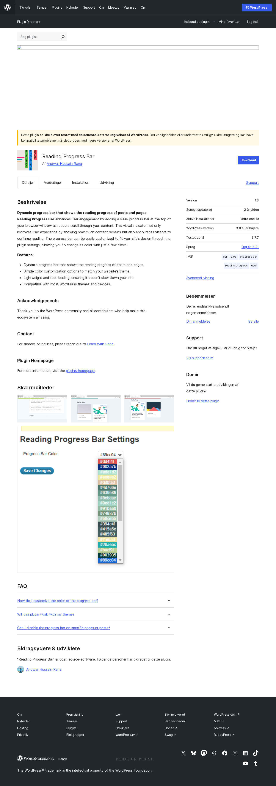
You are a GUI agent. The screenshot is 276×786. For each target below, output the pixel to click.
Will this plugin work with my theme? (45, 614)
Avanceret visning (200, 278)
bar (225, 256)
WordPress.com (227, 714)
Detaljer (28, 182)
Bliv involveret (175, 714)
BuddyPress (224, 734)
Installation (80, 182)
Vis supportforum (199, 358)
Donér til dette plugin (202, 401)
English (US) (250, 247)
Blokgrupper (75, 734)
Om (19, 714)
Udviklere (122, 728)
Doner (171, 728)
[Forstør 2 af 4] (115, 401)
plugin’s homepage (80, 370)
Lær (118, 714)
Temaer (71, 721)
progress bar (248, 256)
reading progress (236, 265)
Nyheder (23, 721)
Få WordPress (257, 7)
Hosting (22, 728)
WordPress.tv (127, 734)
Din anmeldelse (198, 321)
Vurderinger (53, 182)
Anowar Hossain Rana (64, 163)
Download (248, 160)
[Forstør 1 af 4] (61, 401)
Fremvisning (74, 714)
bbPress (221, 728)
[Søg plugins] (63, 36)
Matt (219, 721)
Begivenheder (175, 721)
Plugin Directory (28, 21)
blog (234, 256)
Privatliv (22, 734)
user (254, 265)
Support (252, 182)
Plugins (71, 728)
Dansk (62, 759)
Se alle (253, 321)
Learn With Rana (100, 344)
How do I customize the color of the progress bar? (57, 601)
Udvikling (106, 182)
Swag (170, 734)
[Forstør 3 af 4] (168, 401)
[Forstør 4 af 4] (168, 432)
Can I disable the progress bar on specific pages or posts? (63, 628)
